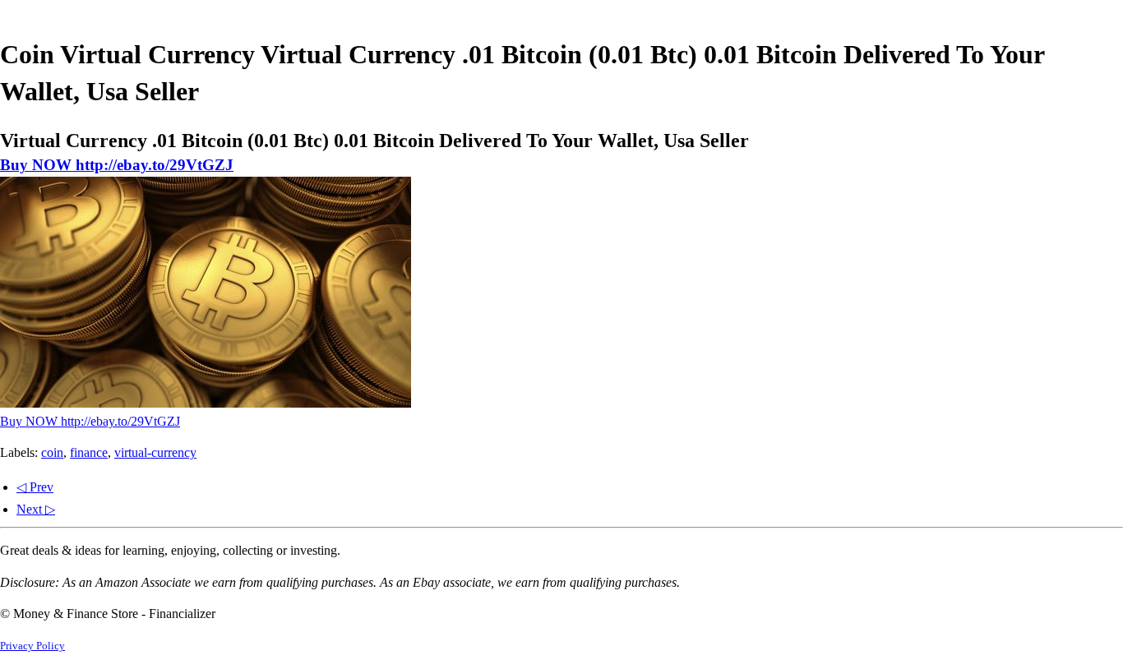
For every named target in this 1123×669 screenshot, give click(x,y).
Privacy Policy (32, 646)
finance (89, 452)
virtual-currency (155, 452)
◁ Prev (34, 487)
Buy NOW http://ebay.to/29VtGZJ (116, 164)
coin (52, 452)
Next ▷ (35, 509)
